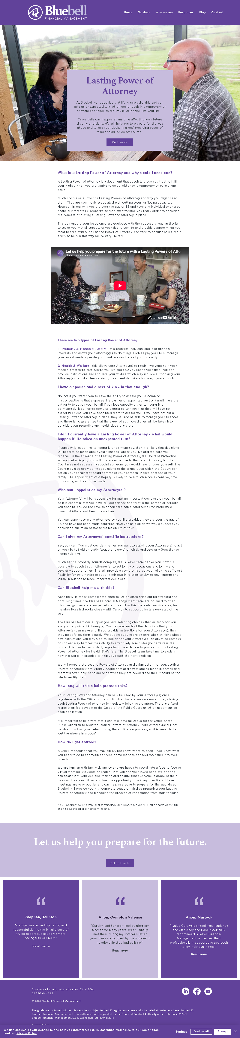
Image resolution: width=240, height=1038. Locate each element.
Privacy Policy (26, 1033)
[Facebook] (197, 991)
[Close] (235, 1031)
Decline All (201, 1031)
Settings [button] (182, 1031)
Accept (223, 1031)
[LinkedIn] (185, 991)
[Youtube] (208, 991)
